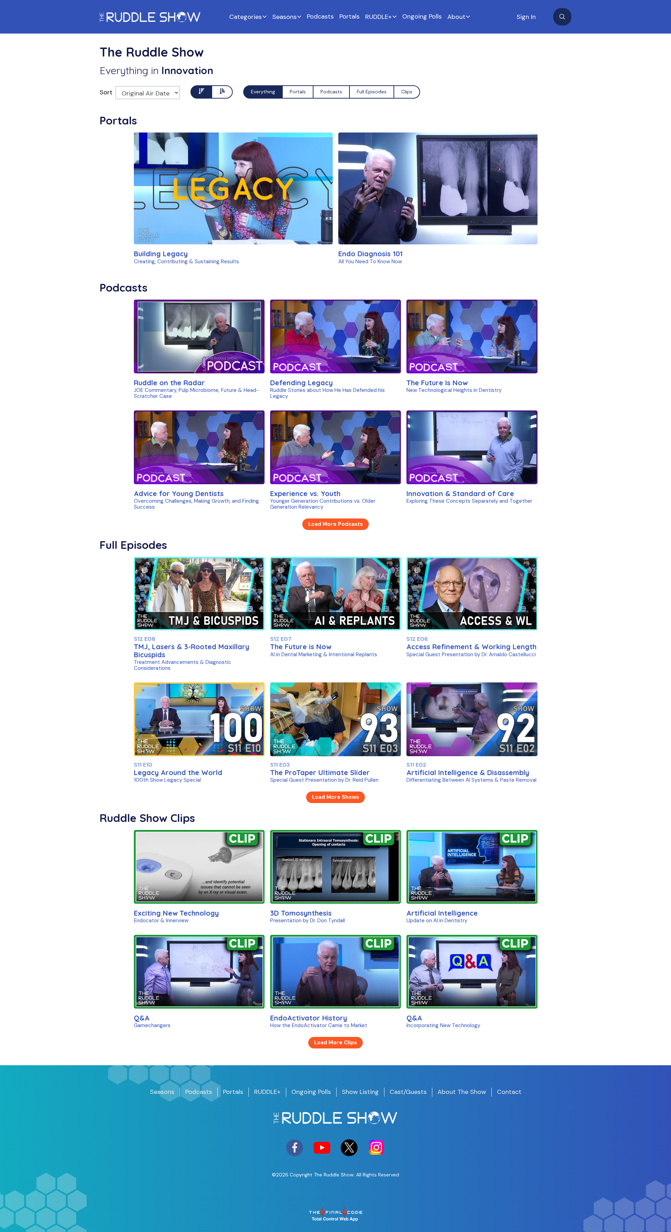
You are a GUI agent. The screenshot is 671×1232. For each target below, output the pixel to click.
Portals (349, 16)
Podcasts (320, 16)
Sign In (526, 17)
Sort (106, 92)
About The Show (462, 1092)
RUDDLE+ (378, 17)
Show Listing (360, 1092)
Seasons (284, 17)
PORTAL (164, 228)
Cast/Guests (408, 1092)
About (456, 17)
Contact (509, 1092)
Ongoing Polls (422, 16)
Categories (245, 17)
